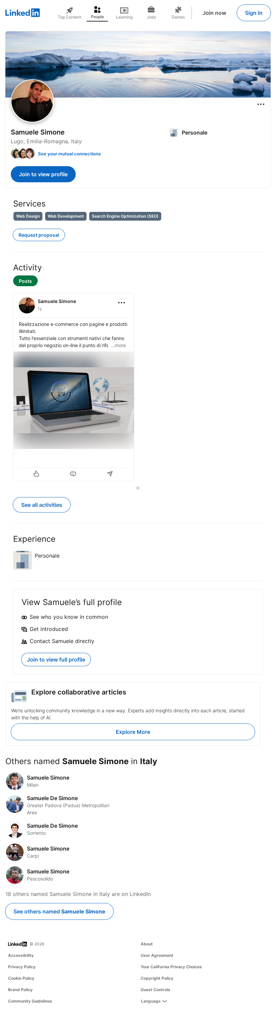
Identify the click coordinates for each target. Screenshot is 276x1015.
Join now (214, 12)
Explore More (133, 731)
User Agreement (157, 955)
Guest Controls (155, 989)
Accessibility (21, 955)
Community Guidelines (30, 1001)
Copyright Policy (157, 978)
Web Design (28, 216)
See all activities (41, 504)
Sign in (254, 12)
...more (118, 345)
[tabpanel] (138, 387)
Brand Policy (20, 989)
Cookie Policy (21, 978)
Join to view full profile (56, 659)
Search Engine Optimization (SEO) (125, 216)
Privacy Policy (22, 966)
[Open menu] (261, 104)
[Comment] (73, 474)
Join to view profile (43, 174)
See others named (59, 911)
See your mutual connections (69, 153)
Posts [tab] (25, 281)
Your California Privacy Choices (171, 966)
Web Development (66, 216)
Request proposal (39, 235)
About (147, 943)
